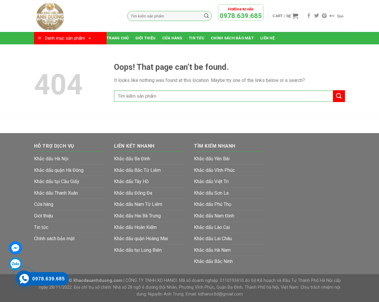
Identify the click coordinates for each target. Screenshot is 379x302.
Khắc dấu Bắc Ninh (213, 261)
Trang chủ (118, 38)
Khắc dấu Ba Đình (132, 159)
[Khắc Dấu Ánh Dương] (76, 16)
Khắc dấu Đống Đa (133, 193)
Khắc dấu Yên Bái (211, 159)
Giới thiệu (145, 38)
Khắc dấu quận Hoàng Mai (141, 238)
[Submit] (339, 96)
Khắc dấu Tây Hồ (131, 181)
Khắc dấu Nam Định (214, 216)
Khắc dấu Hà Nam (212, 250)
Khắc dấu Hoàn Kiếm (135, 227)
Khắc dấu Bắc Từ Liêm (137, 170)
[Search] (206, 16)
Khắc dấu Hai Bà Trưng (137, 216)
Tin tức (196, 38)
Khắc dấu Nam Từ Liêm (138, 204)
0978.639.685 (241, 16)
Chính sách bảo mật (232, 38)
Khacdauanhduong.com (97, 280)
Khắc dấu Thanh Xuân (56, 193)
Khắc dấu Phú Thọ (212, 204)
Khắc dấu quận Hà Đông (58, 170)
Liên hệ (267, 38)
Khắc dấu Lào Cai (212, 227)
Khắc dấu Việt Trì (211, 181)
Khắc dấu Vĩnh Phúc (214, 170)
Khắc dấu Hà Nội (51, 159)
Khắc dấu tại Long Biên (138, 250)
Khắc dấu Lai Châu (213, 238)
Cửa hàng (172, 38)
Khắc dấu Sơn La (211, 193)
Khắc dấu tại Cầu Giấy (56, 181)
